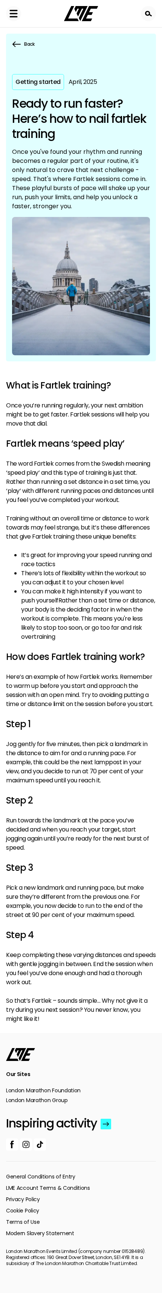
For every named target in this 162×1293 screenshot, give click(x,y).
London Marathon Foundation (43, 1090)
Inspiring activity (51, 1123)
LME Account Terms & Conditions (48, 1188)
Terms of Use (23, 1222)
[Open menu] (13, 13)
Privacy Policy (23, 1199)
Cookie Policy (22, 1210)
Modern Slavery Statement (40, 1233)
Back (29, 44)
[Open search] (148, 13)
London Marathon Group (37, 1100)
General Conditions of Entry (40, 1176)
